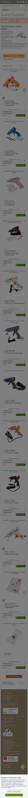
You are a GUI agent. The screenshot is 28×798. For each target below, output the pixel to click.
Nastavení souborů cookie (14, 791)
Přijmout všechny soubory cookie (14, 795)
